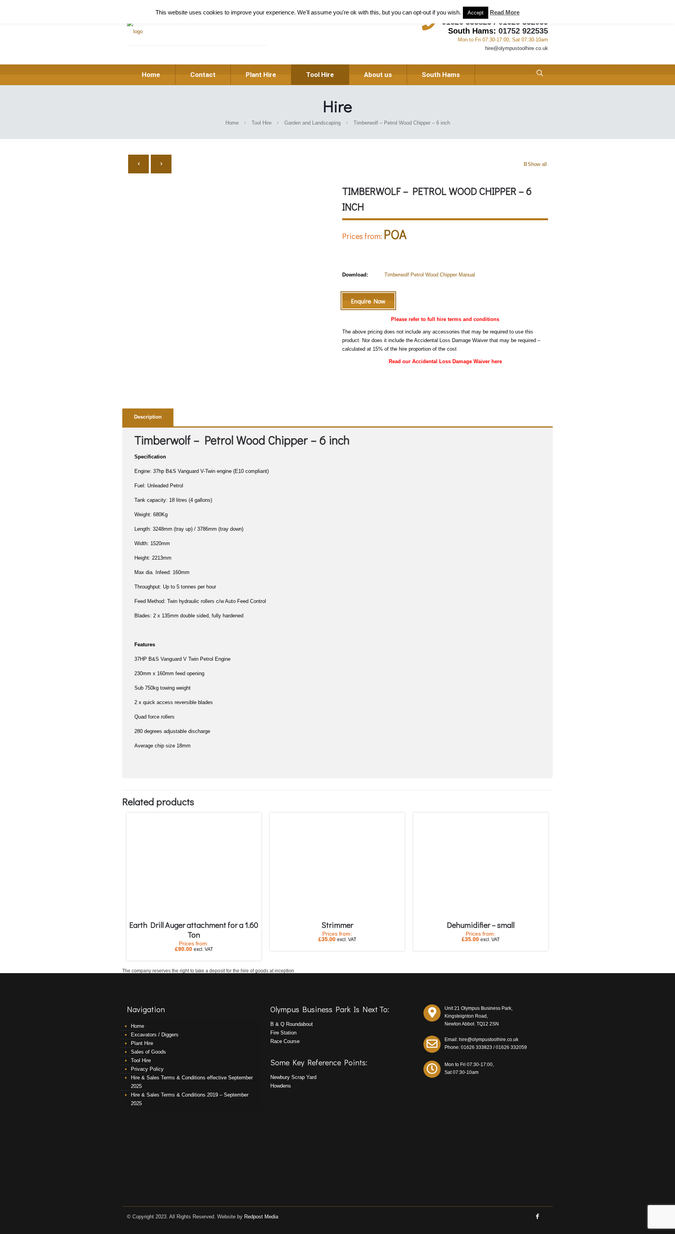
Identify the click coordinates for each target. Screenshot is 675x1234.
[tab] (147, 417)
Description (148, 417)
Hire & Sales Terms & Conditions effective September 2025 (192, 1082)
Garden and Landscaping (312, 123)
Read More (505, 12)
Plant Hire (142, 1043)
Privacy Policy (147, 1069)
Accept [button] (476, 13)
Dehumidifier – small (480, 925)
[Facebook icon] (537, 1216)
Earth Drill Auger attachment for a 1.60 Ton (193, 930)
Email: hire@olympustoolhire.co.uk (481, 1039)
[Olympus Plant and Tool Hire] (135, 31)
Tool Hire (261, 123)
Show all (537, 164)
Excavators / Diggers (155, 1035)
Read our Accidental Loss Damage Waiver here (445, 361)
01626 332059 (511, 1047)
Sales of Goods (148, 1052)
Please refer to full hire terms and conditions (445, 319)
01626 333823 (476, 1047)
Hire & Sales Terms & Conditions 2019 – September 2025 (189, 1099)
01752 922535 (523, 31)
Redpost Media (261, 1217)
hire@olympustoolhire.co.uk (516, 48)
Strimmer (337, 925)
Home (232, 123)
